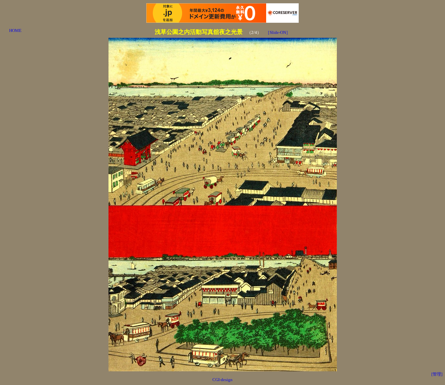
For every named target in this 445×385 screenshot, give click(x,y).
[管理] (436, 374)
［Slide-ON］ (278, 32)
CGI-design (222, 379)
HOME (15, 30)
